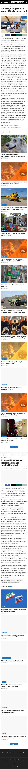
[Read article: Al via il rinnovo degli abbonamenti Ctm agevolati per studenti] (14, 531)
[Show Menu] (1, 2)
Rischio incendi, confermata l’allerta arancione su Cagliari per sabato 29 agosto (14, 183)
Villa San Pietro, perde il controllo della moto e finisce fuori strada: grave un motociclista (14, 208)
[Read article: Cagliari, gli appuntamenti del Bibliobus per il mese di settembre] (14, 222)
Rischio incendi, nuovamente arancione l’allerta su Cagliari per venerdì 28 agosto (12, 260)
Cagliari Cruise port (8, 125)
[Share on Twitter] (13, 35)
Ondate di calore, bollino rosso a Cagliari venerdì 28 (12, 285)
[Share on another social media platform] (24, 35)
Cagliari (10, 6)
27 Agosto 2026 (5, 288)
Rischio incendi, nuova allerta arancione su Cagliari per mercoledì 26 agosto (13, 414)
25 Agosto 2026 (5, 442)
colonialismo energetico (9, 734)
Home (2, 6)
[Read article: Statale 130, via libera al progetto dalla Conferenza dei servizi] (14, 377)
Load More (14, 601)
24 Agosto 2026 (5, 596)
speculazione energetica (13, 736)
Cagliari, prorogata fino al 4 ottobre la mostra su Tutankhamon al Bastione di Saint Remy (13, 337)
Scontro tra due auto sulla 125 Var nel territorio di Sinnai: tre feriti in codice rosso (13, 311)
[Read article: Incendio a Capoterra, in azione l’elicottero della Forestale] (14, 479)
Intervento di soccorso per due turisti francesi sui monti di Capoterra (14, 439)
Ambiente (4, 513)
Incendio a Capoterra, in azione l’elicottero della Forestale (13, 491)
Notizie (5, 611)
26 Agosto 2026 (5, 391)
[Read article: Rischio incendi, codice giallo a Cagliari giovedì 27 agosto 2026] (14, 351)
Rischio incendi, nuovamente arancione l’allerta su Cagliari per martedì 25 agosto (12, 568)
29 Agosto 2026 (5, 185)
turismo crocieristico (15, 127)
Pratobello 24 (19, 734)
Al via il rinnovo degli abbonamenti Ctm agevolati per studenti (12, 542)
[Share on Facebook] (7, 35)
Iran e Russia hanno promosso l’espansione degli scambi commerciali (13, 764)
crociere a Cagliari (6, 127)
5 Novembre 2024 (4, 14)
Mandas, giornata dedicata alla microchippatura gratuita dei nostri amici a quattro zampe (13, 156)
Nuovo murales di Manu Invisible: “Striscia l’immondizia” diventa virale (13, 516)
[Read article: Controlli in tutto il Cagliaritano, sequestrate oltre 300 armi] (14, 454)
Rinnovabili (4, 736)
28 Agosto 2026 (5, 262)
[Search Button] (26, 2)
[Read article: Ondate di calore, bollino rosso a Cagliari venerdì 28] (14, 274)
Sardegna (6, 6)
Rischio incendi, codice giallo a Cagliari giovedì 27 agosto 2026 (12, 362)
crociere (16, 125)
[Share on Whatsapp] (19, 35)
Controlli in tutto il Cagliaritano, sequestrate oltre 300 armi (13, 465)
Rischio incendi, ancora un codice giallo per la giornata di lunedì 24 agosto (14, 593)
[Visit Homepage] (14, 2)
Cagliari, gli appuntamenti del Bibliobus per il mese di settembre (13, 234)
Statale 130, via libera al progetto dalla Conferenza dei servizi (11, 388)
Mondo (3, 760)
